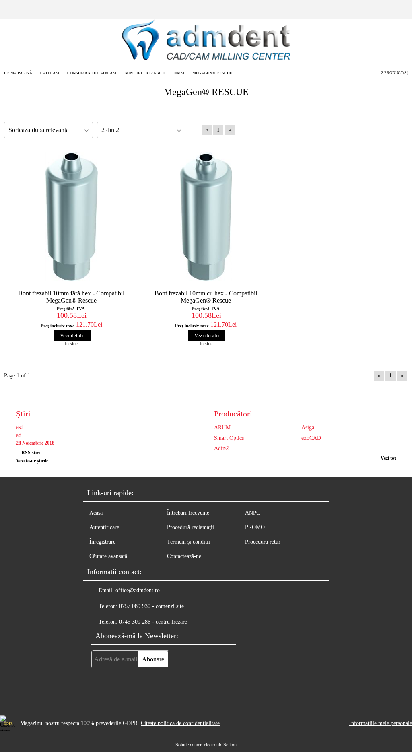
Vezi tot (388, 458)
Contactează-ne (184, 556)
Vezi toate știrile (32, 461)
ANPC (252, 513)
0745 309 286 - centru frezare (153, 622)
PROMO (255, 527)
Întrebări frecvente (188, 513)
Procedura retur (262, 542)
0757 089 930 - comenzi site (151, 606)
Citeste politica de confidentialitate (180, 723)
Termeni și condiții (188, 542)
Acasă (96, 513)
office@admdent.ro (137, 590)
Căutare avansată (108, 556)
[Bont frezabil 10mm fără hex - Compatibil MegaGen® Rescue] (71, 216)
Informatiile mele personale (380, 723)
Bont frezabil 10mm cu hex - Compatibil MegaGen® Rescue (205, 297)
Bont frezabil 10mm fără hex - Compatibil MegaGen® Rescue (71, 297)
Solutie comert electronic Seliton (206, 745)
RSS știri (30, 452)
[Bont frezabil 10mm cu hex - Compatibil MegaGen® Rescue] (206, 216)
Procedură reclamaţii (190, 527)
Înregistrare (102, 542)
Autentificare (104, 527)
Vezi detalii (72, 335)
